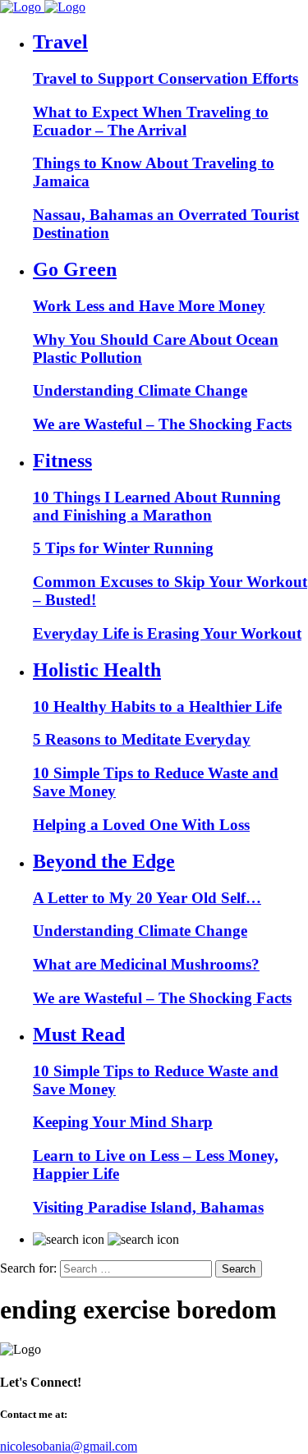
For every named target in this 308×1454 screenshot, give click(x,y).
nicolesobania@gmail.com (68, 1446)
